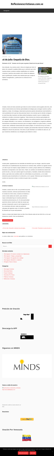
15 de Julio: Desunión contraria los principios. (14, 228)
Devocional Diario (7, 220)
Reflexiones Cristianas (9, 278)
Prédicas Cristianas (8, 276)
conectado (16, 236)
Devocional (5, 223)
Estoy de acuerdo (23, 453)
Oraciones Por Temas (9, 275)
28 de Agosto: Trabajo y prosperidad (12, 256)
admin (9, 56)
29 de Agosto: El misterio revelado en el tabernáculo (16, 254)
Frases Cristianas (8, 273)
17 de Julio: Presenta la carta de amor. (41, 228)
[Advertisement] (27, 24)
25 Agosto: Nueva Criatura (10, 261)
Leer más (32, 453)
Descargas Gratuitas (9, 269)
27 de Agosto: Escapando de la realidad (13, 258)
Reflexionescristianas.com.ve (27, 4)
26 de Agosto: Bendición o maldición (13, 260)
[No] (52, 451)
